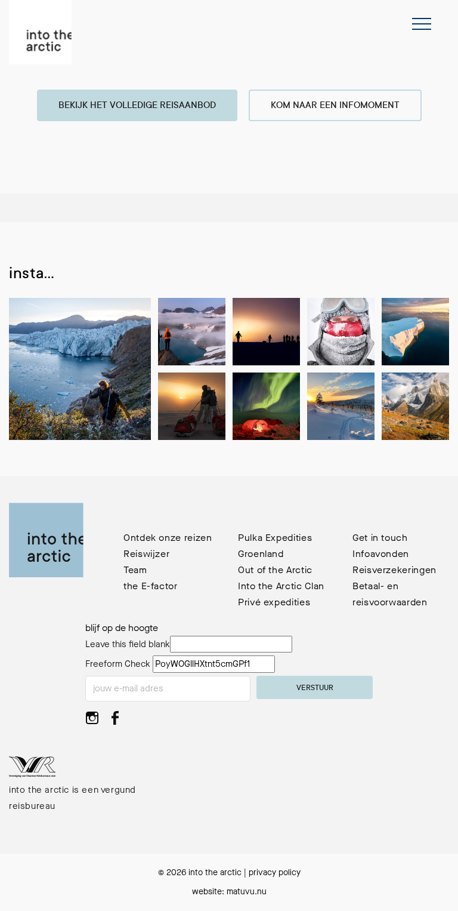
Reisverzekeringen (394, 570)
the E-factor (150, 586)
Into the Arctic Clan (281, 586)
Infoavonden (380, 553)
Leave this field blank (127, 644)
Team (135, 570)
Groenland (261, 553)
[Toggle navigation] (421, 23)
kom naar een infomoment (335, 106)
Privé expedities (274, 602)
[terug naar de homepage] (40, 32)
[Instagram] (92, 721)
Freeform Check (117, 664)
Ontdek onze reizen (167, 537)
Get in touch (380, 537)
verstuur (314, 688)
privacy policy (275, 872)
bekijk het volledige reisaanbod (137, 106)
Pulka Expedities (275, 537)
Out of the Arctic (275, 570)
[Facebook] (115, 721)
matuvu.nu (247, 891)
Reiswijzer (146, 553)
